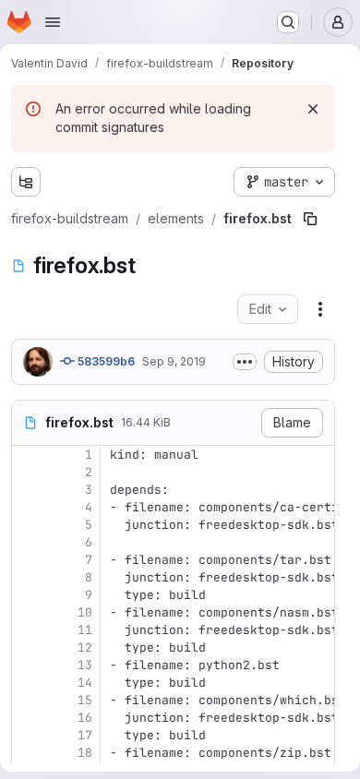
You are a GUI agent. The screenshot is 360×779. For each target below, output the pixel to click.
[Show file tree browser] (26, 182)
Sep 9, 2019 (174, 361)
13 (85, 665)
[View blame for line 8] (27, 577)
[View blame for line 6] (27, 542)
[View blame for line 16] (27, 717)
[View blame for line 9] (27, 595)
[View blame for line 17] (27, 735)
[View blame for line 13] (27, 665)
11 (85, 630)
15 (85, 700)
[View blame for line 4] (27, 507)
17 (85, 735)
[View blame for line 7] (27, 560)
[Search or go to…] (288, 22)
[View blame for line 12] (27, 647)
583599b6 (105, 361)
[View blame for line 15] (27, 700)
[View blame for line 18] (27, 752)
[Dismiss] (313, 109)
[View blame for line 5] (27, 524)
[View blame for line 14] (27, 682)
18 (85, 753)
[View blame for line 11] (27, 630)
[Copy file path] (310, 219)
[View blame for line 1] (27, 454)
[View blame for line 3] (27, 489)
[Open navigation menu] (52, 22)
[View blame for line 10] (27, 612)
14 (85, 682)
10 (85, 612)
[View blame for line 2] (27, 472)
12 (85, 647)
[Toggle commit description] (245, 362)
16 (85, 717)
